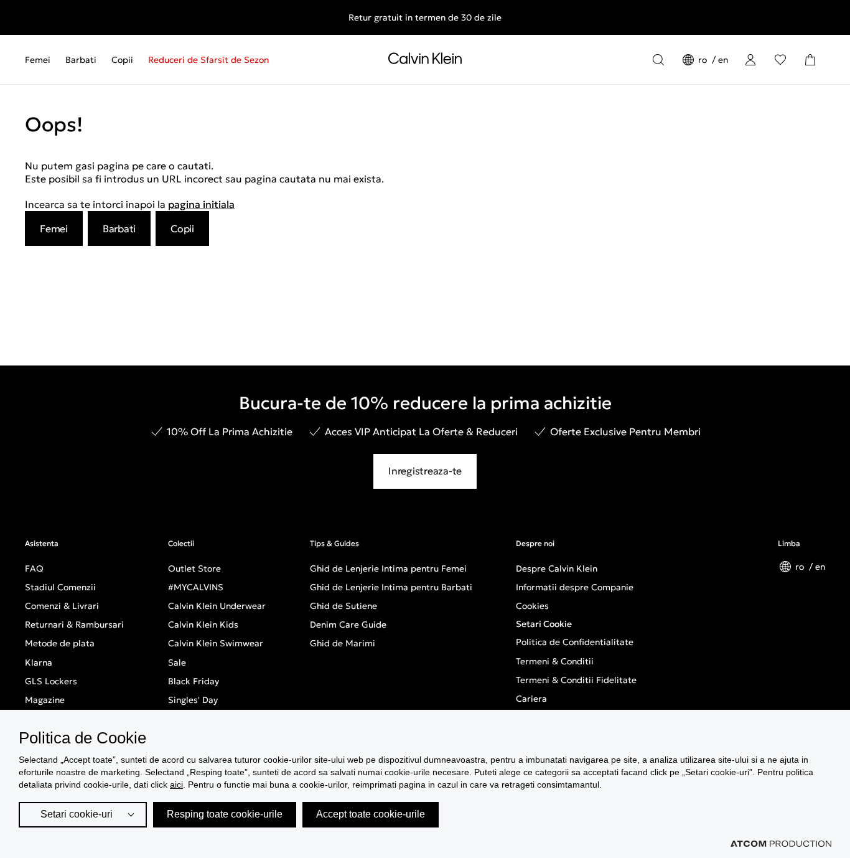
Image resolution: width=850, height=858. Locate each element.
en (723, 59)
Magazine (45, 699)
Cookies (532, 605)
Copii (122, 59)
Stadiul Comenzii (60, 587)
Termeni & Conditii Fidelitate (576, 680)
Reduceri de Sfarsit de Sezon (208, 59)
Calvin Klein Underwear (217, 605)
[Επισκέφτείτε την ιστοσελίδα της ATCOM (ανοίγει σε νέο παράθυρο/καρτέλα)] (781, 844)
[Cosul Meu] (810, 60)
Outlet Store (194, 568)
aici (176, 785)
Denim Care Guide (348, 624)
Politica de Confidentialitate (574, 642)
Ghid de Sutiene (343, 605)
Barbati (80, 59)
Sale (177, 662)
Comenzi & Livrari (62, 605)
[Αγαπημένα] (780, 60)
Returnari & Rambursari (74, 624)
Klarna (38, 662)
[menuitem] (41, 59)
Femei (37, 59)
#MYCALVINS (195, 587)
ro (703, 59)
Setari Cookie (544, 623)
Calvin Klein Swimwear (215, 643)
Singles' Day (193, 699)
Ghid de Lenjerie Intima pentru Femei (388, 568)
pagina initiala (201, 204)
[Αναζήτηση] (658, 60)
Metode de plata (60, 643)
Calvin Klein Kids (203, 624)
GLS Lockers (51, 681)
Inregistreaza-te (425, 470)
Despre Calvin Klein (556, 568)
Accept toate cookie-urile (370, 814)
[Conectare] (750, 60)
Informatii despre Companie (574, 587)
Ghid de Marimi (342, 643)
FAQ (34, 568)
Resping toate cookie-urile (225, 814)
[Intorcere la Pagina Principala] (425, 61)
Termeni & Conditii (555, 661)
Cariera (531, 698)
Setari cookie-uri (76, 814)
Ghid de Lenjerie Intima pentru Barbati (391, 587)
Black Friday (193, 681)
